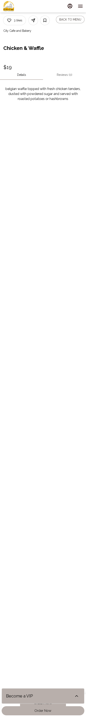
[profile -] (69, 6)
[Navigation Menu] (80, 6)
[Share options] (33, 20)
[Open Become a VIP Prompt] (77, 696)
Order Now (42, 711)
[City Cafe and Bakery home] (22, 6)
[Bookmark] (44, 20)
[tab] (21, 75)
